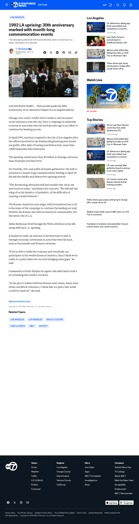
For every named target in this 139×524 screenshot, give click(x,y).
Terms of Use (81, 513)
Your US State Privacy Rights (64, 513)
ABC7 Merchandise (123, 493)
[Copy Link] (76, 52)
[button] (7, 4)
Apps (87, 472)
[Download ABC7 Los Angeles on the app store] (111, 503)
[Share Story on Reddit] (57, 52)
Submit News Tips (123, 467)
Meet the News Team (124, 480)
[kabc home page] (11, 466)
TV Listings (119, 472)
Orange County (63, 472)
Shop (87, 485)
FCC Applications (11, 515)
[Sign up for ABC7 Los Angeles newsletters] (27, 502)
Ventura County (64, 480)
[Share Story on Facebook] (44, 52)
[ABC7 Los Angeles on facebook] (8, 502)
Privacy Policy (10, 513)
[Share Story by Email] (69, 52)
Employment (120, 489)
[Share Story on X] (51, 52)
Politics (34, 485)
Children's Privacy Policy (43, 513)
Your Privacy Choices (25, 513)
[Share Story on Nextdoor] (63, 52)
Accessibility (120, 485)
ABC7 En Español (93, 476)
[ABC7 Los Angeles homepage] (23, 5)
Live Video (89, 467)
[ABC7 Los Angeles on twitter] (14, 502)
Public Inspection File (112, 513)
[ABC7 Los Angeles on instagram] (21, 502)
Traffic (34, 476)
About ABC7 (120, 476)
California (61, 485)
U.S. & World (37, 480)
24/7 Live (42, 4)
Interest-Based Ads (95, 513)
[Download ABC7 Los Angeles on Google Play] (126, 503)
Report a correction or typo (19, 301)
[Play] (108, 96)
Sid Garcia (23, 48)
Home (34, 467)
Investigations (91, 480)
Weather (35, 472)
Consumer (36, 489)
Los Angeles (62, 467)
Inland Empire (63, 476)
